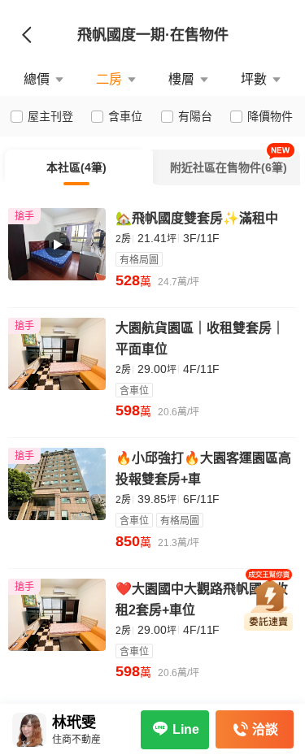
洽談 (265, 729)
